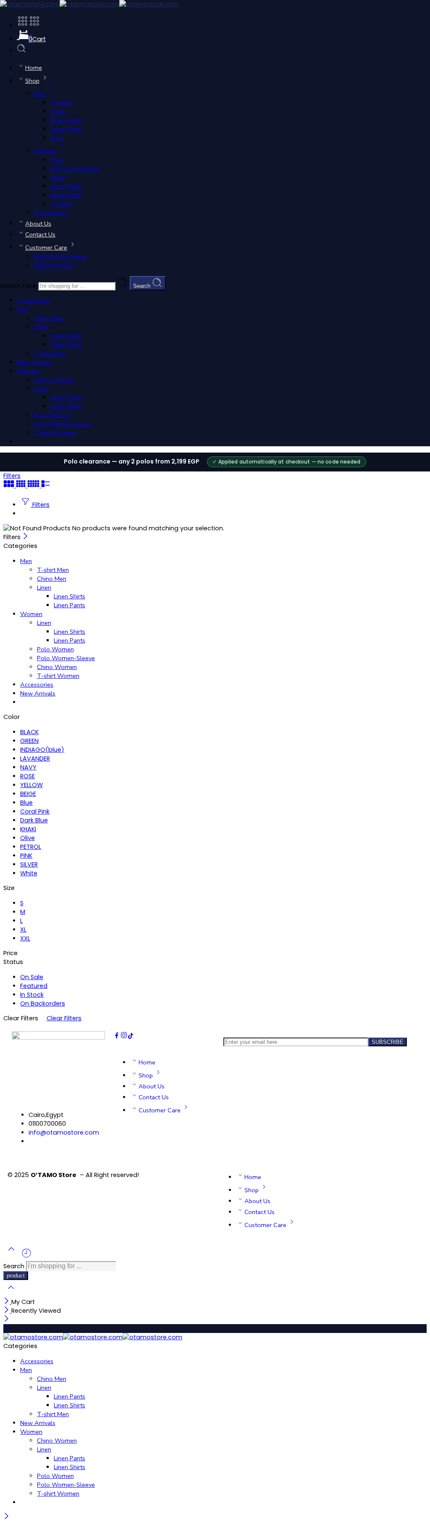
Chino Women (53, 380)
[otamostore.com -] (89, 4)
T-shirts (61, 102)
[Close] (25, 537)
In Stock (32, 994)
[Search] (21, 51)
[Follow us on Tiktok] (131, 1036)
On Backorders (42, 1003)
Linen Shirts (66, 120)
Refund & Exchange (60, 256)
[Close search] (10, 1293)
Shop (32, 80)
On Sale (31, 977)
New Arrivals (34, 362)
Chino (58, 111)
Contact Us (40, 234)
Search (142, 286)
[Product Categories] (23, 25)
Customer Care (46, 247)
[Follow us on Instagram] (124, 1036)
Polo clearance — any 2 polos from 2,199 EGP (131, 461)
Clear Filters (64, 1018)
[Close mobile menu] (6, 1328)
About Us (38, 223)
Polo (56, 138)
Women (45, 151)
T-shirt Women (55, 433)
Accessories (50, 212)
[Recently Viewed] (26, 1256)
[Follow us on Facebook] (116, 1036)
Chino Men (48, 318)
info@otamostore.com (64, 1132)
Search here (19, 286)
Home (33, 67)
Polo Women (52, 415)
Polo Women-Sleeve (63, 424)
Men (39, 94)
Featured (33, 986)
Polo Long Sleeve (74, 168)
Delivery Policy (53, 265)
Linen (41, 327)
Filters (12, 475)
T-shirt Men (50, 353)
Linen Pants (66, 129)
